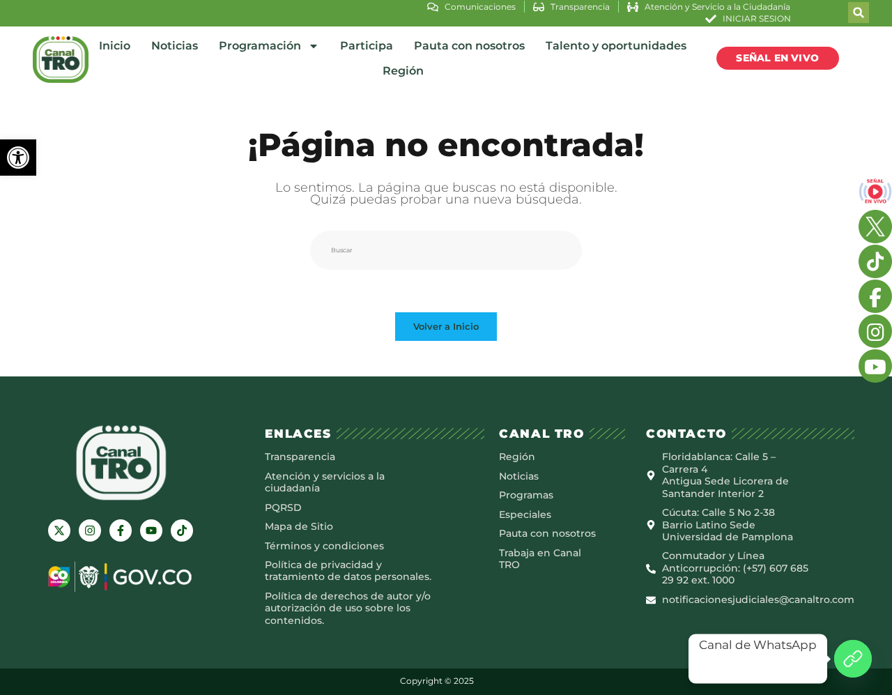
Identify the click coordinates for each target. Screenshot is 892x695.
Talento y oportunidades (616, 45)
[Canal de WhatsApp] (853, 659)
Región (403, 70)
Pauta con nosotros (469, 45)
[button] (18, 157)
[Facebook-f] (120, 530)
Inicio (114, 45)
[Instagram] (90, 530)
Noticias (174, 45)
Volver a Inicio (446, 326)
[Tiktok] (182, 530)
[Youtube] (151, 530)
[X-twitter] (59, 530)
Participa (366, 45)
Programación (260, 45)
